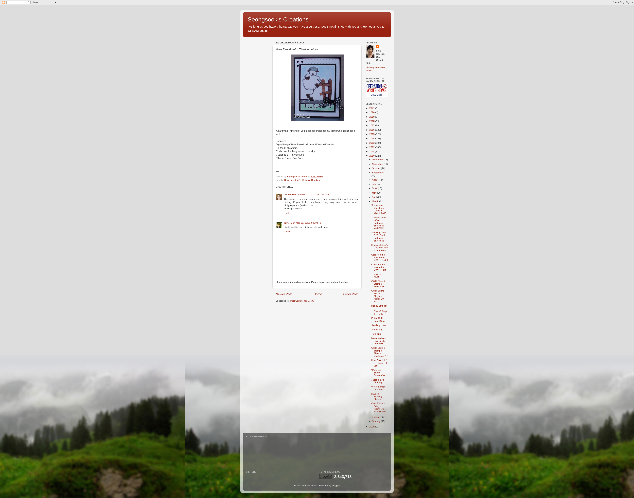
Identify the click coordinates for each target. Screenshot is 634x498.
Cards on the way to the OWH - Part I (379, 267)
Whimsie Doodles (311, 180)
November (378, 164)
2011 (372, 151)
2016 (372, 130)
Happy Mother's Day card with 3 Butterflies (379, 248)
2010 (372, 156)
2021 (372, 108)
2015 (372, 134)
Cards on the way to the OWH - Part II (379, 257)
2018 (372, 121)
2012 (372, 147)
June (375, 188)
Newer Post (284, 294)
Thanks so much (376, 275)
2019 (372, 117)
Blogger (336, 485)
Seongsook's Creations (278, 19)
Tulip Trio (376, 334)
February (377, 417)
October (376, 168)
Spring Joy (376, 329)
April (374, 197)
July (374, 184)
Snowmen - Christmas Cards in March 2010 (378, 209)
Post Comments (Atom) (302, 301)
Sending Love (378, 325)
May (374, 193)
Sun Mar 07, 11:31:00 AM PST (313, 194)
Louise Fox (290, 194)
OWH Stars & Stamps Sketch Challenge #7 (379, 352)
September (378, 172)
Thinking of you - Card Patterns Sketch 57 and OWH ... (379, 223)
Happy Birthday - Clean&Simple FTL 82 (379, 310)
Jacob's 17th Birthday (378, 381)
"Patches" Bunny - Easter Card (378, 373)
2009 (372, 426)
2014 (372, 138)
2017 (372, 125)
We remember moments (378, 388)
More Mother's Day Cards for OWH (379, 341)
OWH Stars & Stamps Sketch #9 (378, 284)
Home (318, 294)
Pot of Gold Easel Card (378, 319)
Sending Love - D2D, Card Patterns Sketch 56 (379, 236)
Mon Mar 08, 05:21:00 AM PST (307, 223)
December (378, 159)
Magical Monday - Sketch (377, 396)
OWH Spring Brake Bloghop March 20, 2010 (377, 296)
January (376, 421)
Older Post (350, 294)
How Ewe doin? (292, 180)
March (375, 201)
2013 (372, 143)
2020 (372, 112)
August (376, 180)
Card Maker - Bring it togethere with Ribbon (378, 407)
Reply (287, 213)
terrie (287, 223)
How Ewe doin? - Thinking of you (379, 363)
